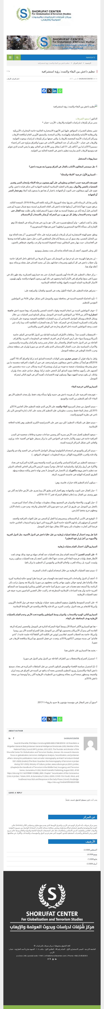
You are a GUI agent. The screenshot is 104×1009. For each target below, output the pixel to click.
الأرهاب (9, 79)
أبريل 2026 (93, 863)
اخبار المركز (15, 79)
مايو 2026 (93, 859)
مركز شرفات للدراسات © (43, 946)
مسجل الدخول (80, 800)
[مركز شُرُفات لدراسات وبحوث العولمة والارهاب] (49, 15)
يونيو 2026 (93, 854)
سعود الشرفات (82, 118)
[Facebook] (44, 90)
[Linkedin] (54, 90)
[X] (49, 90)
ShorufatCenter (85, 79)
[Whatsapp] (60, 90)
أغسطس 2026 (91, 850)
